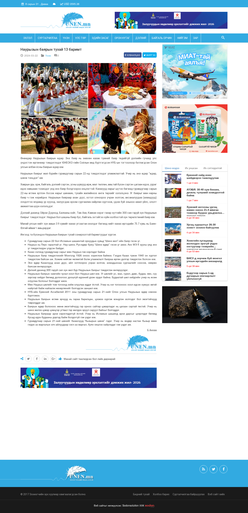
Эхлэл (27, 38)
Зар (195, 38)
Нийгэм (182, 38)
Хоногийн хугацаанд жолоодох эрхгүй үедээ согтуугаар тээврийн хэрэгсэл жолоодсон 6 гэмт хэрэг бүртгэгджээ (204, 243)
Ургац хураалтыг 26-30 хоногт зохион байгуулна (203, 226)
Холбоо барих (161, 494)
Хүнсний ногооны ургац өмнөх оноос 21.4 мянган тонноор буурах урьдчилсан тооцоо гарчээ (205, 210)
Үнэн (66, 38)
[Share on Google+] (53, 359)
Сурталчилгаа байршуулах (189, 494)
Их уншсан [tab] (191, 168)
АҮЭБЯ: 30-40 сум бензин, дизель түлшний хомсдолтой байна (205, 192)
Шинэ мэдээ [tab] (172, 168)
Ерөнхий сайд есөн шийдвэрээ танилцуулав (203, 176)
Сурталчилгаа (47, 38)
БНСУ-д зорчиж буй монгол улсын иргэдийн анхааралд (204, 260)
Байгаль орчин (162, 38)
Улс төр (80, 38)
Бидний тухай (141, 494)
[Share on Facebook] (37, 359)
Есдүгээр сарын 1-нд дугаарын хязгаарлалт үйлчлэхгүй (201, 275)
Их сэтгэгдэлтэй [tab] (213, 168)
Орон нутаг (122, 38)
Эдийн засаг (100, 38)
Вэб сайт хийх (216, 494)
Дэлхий (140, 38)
